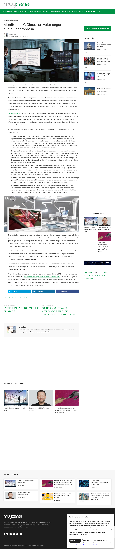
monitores (16, 298)
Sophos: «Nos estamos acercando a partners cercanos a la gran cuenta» (58, 311)
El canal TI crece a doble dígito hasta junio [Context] (104, 44)
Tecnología (23, 11)
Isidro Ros (22, 327)
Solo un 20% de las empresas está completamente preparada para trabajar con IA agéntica (63, 482)
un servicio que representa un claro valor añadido (42, 277)
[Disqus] (41, 443)
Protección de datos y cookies (83, 544)
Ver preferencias (101, 540)
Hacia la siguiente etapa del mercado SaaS (26, 481)
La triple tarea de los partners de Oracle (21, 310)
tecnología (24, 298)
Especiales (65, 11)
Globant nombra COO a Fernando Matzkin (24, 493)
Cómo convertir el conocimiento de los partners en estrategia (103, 59)
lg (10, 298)
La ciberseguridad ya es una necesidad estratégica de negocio (62, 495)
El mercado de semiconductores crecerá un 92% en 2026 (99, 482)
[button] (111, 517)
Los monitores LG (14, 113)
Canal (15, 11)
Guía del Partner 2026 (77, 11)
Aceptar (72, 540)
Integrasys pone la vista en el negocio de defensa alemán (104, 90)
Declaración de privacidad (97, 544)
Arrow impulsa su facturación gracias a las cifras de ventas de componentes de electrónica (100, 496)
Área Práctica (54, 11)
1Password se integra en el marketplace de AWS (103, 74)
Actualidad (7, 11)
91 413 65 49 (103, 273)
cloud (6, 298)
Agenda (32, 11)
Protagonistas (42, 11)
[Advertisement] (41, 360)
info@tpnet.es (89, 273)
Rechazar (86, 540)
